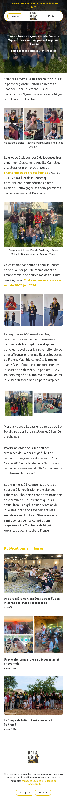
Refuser (43, 792)
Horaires (15, 16)
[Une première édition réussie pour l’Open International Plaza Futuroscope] (33, 573)
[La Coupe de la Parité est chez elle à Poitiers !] (33, 695)
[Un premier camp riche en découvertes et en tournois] (33, 634)
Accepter (25, 792)
